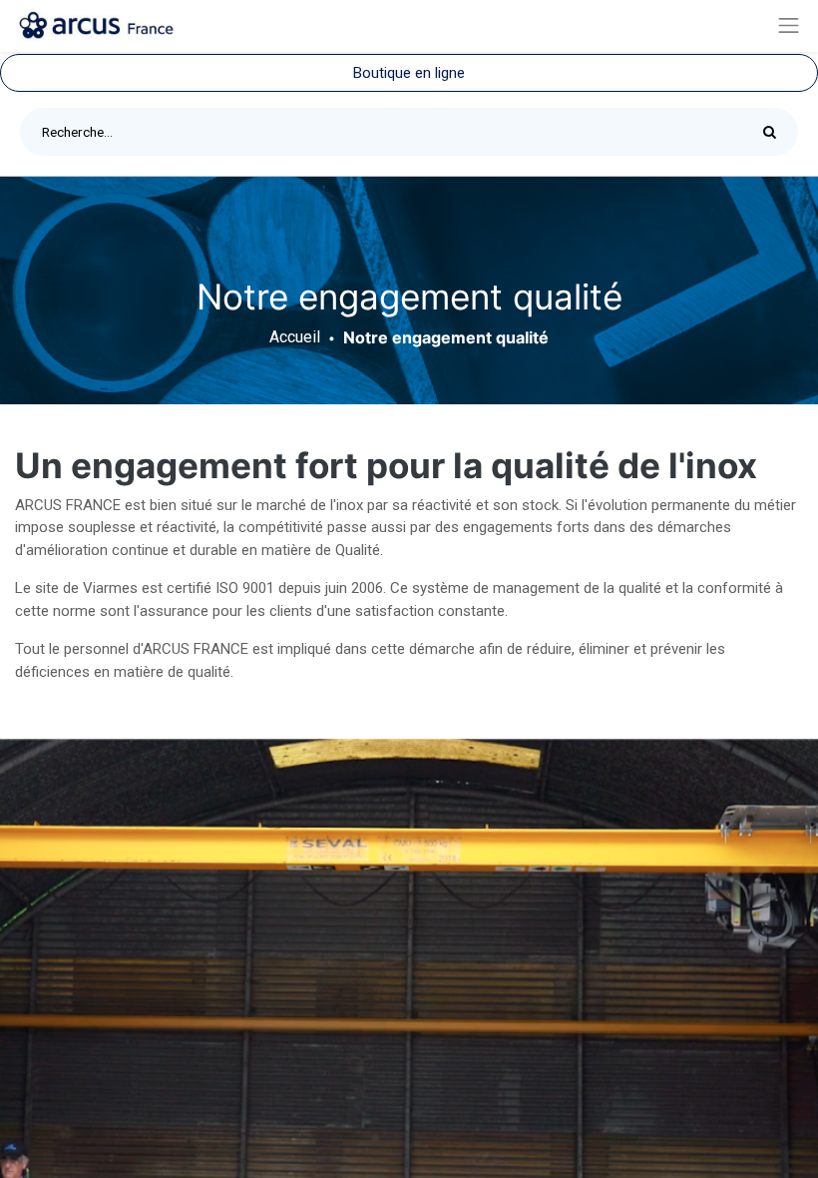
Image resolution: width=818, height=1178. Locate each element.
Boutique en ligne (409, 73)
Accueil (294, 336)
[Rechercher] (774, 132)
